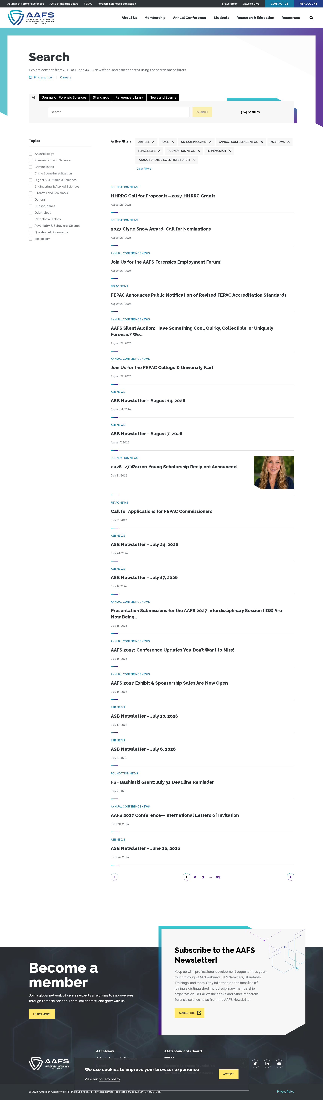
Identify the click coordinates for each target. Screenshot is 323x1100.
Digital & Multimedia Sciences (55, 180)
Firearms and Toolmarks (51, 193)
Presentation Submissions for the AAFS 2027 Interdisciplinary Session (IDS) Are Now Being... (196, 614)
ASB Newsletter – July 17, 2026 (144, 577)
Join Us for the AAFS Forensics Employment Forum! (166, 262)
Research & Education (255, 18)
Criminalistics (44, 167)
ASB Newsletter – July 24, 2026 (144, 544)
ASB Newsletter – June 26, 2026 (145, 848)
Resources (291, 18)
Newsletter (229, 3)
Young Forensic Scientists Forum (164, 159)
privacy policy (109, 1079)
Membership (155, 18)
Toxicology (42, 239)
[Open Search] (311, 18)
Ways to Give (250, 3)
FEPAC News (147, 150)
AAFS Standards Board (64, 3)
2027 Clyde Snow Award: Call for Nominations (161, 229)
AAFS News (105, 1051)
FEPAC (88, 3)
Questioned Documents (51, 232)
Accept (228, 1074)
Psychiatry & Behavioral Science (57, 226)
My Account (308, 3)
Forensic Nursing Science (52, 160)
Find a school (43, 77)
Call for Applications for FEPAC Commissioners (161, 511)
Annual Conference (189, 18)
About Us (129, 18)
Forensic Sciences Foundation (117, 3)
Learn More (41, 1014)
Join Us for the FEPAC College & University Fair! (162, 367)
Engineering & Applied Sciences (57, 186)
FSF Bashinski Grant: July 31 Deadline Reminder (162, 782)
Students (221, 18)
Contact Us (279, 3)
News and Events (163, 97)
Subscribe (187, 1012)
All (34, 97)
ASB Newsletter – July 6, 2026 (143, 749)
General (40, 199)
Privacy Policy (285, 1091)
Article (144, 141)
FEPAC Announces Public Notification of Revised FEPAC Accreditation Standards (199, 295)
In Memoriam (216, 150)
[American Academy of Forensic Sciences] (30, 18)
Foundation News (181, 150)
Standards (101, 97)
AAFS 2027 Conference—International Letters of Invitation (175, 815)
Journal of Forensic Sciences (25, 3)
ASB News (277, 141)
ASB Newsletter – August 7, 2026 (146, 433)
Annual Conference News (238, 141)
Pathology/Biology (48, 219)
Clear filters (144, 168)
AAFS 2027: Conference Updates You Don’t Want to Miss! (172, 650)
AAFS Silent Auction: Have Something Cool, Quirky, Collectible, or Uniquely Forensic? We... (192, 331)
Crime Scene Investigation (53, 173)
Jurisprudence (45, 206)
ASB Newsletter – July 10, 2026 (144, 716)
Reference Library (129, 97)
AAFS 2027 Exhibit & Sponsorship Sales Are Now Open (169, 683)
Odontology (43, 212)
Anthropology (44, 154)
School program (194, 141)
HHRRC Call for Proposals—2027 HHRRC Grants (163, 196)
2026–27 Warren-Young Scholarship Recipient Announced (174, 466)
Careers (65, 77)
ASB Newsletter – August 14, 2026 (148, 400)
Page (165, 141)
